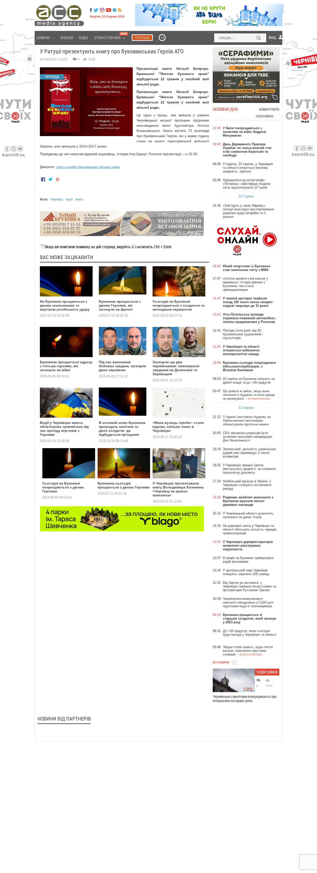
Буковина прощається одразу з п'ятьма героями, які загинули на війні (66, 366)
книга (79, 199)
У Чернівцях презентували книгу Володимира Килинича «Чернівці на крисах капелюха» (178, 489)
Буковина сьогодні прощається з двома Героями (124, 485)
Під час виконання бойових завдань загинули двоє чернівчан (122, 366)
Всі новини (221, 662)
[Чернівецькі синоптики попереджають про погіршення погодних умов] (234, 680)
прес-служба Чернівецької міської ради (88, 167)
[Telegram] (114, 10)
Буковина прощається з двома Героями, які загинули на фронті (120, 305)
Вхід (272, 37)
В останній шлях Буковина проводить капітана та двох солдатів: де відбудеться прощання (122, 428)
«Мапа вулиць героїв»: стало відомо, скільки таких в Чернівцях (178, 427)
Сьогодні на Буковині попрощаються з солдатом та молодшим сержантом (179, 305)
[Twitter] (95, 10)
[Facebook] (91, 10)
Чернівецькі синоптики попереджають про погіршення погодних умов (244, 698)
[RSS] (120, 10)
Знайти (258, 38)
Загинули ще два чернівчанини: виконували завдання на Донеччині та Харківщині (176, 368)
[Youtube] (108, 10)
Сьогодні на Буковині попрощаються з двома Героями (63, 487)
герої (69, 199)
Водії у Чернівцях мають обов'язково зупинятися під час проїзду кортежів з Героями (64, 428)
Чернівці (57, 199)
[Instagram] (102, 10)
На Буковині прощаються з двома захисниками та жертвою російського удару (65, 305)
